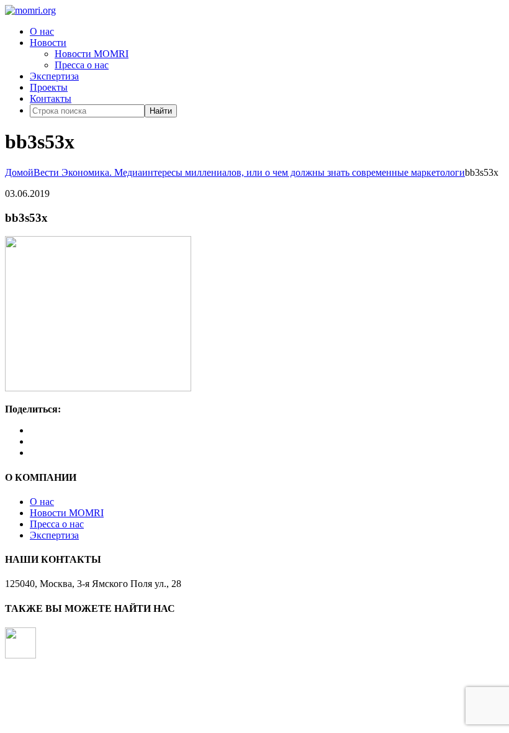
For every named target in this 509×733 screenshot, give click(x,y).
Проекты (49, 87)
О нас (42, 31)
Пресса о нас (82, 65)
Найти (161, 111)
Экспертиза (54, 76)
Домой (19, 172)
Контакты (50, 98)
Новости (48, 42)
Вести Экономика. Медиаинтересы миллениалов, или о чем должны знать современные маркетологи (249, 172)
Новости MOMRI (91, 53)
